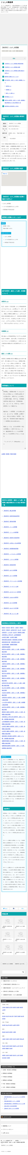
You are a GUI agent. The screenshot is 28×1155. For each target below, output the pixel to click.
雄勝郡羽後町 (13, 644)
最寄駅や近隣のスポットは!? (12, 76)
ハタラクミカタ (7, 1117)
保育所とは (8, 86)
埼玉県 (7, 1016)
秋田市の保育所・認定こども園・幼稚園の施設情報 (12, 51)
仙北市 (15, 632)
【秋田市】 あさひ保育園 (10, 570)
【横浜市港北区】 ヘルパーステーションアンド (14, 988)
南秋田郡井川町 (6, 642)
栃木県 (22, 1016)
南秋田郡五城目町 (7, 639)
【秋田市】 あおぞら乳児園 (10, 608)
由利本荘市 (14, 630)
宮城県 (17, 1007)
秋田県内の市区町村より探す (12, 106)
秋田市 (4, 627)
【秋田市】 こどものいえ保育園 (12, 554)
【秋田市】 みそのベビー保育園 (12, 592)
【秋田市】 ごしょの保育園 (10, 532)
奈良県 (14, 1039)
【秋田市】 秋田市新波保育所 (11, 516)
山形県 (3, 1010)
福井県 (10, 1025)
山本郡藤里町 (17, 635)
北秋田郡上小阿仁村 (7, 635)
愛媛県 (7, 1048)
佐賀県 (7, 1055)
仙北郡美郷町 (5, 644)
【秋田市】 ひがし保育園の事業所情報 (14, 63)
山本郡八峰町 (13, 637)
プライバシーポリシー (8, 1129)
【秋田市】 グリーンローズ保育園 (12, 581)
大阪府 (3, 1039)
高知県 (10, 1048)
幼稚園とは (8, 89)
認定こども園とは (10, 93)
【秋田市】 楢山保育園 (9, 510)
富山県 (7, 1025)
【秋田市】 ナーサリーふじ (7, 940)
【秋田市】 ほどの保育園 (10, 602)
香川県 (21, 1046)
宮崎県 (21, 1055)
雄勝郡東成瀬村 (6, 647)
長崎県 (10, 1055)
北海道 (3, 1007)
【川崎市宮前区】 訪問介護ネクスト (11, 984)
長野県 (17, 1025)
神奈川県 (11, 1016)
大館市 (17, 627)
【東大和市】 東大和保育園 (10, 1106)
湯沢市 (4, 630)
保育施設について (9, 96)
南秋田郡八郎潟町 (17, 639)
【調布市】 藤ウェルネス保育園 (11, 1108)
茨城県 (18, 1016)
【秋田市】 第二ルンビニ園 (10, 613)
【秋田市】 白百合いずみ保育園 (12, 543)
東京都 (3, 1016)
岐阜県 (7, 1032)
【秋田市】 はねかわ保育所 (10, 597)
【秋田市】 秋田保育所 (9, 565)
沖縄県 (8, 1057)
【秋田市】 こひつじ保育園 (10, 559)
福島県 (21, 1007)
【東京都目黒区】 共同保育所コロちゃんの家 (14, 1103)
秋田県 (14, 1007)
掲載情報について (7, 1126)
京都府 (7, 1039)
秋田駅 (7, 454)
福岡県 (3, 1055)
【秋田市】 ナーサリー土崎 (10, 586)
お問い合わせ (6, 1133)
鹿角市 (8, 630)
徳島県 (3, 1048)
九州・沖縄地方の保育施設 (9, 1087)
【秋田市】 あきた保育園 (7, 953)
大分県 (17, 1055)
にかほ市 (10, 632)
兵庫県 (10, 1039)
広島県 (7, 1046)
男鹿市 (21, 627)
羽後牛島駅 (13, 454)
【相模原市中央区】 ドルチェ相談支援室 (12, 994)
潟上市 (19, 630)
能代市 (8, 627)
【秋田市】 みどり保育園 (10, 575)
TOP (7, 1140)
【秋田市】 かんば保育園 (20, 953)
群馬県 (3, 1018)
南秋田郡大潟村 (15, 642)
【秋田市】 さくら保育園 (10, 527)
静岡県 (10, 1032)
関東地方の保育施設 (7, 1073)
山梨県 (14, 1025)
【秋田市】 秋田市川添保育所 (11, 537)
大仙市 (24, 630)
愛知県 (3, 1032)
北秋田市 (4, 632)
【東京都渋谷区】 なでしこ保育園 (12, 1101)
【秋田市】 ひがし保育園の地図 (12, 67)
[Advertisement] (14, 28)
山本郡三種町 (5, 637)
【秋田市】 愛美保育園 (9, 521)
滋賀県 (17, 1039)
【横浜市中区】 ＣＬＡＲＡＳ (10, 981)
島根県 (14, 1046)
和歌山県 (22, 1039)
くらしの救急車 (7, 2)
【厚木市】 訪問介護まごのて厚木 (11, 991)
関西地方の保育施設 (7, 1080)
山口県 (17, 1046)
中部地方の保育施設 (7, 1076)
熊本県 (14, 1055)
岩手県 (10, 1007)
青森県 (7, 1007)
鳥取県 (10, 1046)
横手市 (12, 627)
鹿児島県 (4, 1057)
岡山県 (3, 1046)
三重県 (14, 1032)
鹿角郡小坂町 (21, 632)
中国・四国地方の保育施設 (9, 1083)
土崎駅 (3, 454)
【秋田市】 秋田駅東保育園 (10, 548)
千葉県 (15, 1016)
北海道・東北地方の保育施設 (9, 1069)
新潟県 (3, 1025)
